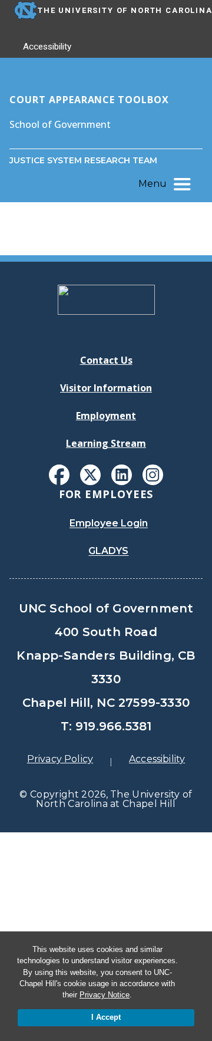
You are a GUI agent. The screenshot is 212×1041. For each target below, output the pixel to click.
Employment (106, 415)
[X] (90, 475)
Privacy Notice (105, 994)
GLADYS (108, 550)
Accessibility (47, 46)
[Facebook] (59, 475)
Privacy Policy (60, 759)
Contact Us (106, 360)
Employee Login (108, 523)
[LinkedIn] (121, 475)
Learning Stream (106, 443)
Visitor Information (106, 387)
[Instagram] (153, 475)
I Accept (106, 1017)
